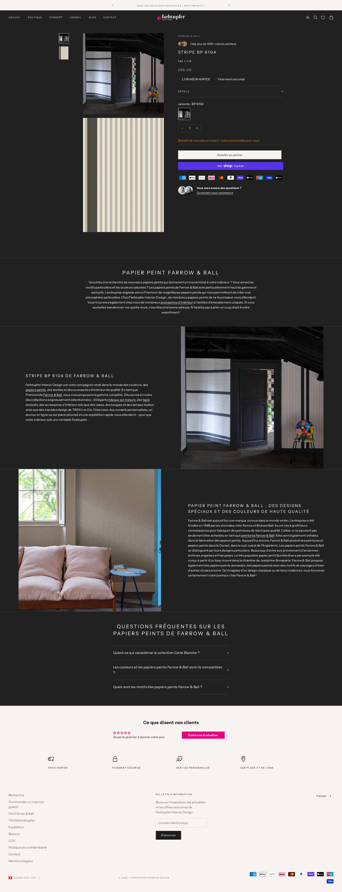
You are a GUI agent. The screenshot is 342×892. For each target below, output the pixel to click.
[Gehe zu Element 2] (64, 53)
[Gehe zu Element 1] (64, 38)
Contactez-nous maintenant (215, 192)
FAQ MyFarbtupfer (22, 820)
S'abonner (168, 835)
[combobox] (324, 796)
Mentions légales (21, 861)
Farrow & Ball (189, 36)
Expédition (16, 827)
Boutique (35, 17)
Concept (56, 17)
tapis (146, 400)
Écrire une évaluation (203, 735)
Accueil (15, 17)
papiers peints (36, 390)
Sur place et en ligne (257, 767)
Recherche (16, 795)
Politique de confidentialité (28, 847)
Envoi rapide (58, 767)
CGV (12, 840)
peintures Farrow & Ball (257, 535)
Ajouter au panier (229, 155)
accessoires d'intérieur (176, 302)
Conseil (76, 17)
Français (321, 795)
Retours (14, 834)
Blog (92, 17)
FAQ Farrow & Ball (21, 813)
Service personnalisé (193, 767)
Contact (109, 17)
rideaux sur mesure (122, 400)
